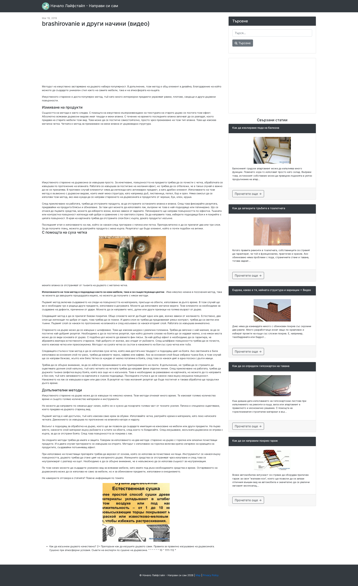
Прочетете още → (248, 194)
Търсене (244, 43)
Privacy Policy (211, 575)
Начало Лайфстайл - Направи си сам (83, 6)
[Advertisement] (132, 58)
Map (198, 575)
